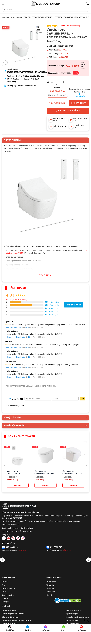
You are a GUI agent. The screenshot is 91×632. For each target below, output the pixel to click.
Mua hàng (17, 485)
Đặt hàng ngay (78, 103)
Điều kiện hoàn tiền (72, 620)
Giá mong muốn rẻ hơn (69, 111)
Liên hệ (4, 592)
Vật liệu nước (50, 592)
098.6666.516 (12, 547)
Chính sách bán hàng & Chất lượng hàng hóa (16, 620)
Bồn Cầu (33, 76)
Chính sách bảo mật (72, 624)
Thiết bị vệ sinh (51, 582)
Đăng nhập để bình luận (13, 327)
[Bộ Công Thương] (62, 600)
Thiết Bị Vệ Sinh (16, 17)
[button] (2, 559)
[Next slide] (87, 465)
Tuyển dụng (5, 598)
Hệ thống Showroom (8, 588)
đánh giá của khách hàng (16, 299)
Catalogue (5, 602)
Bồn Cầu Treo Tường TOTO (23, 79)
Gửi (82, 399)
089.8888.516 (63, 50)
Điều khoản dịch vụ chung (10, 617)
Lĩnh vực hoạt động (8, 595)
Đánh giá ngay (74, 305)
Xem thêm (44, 275)
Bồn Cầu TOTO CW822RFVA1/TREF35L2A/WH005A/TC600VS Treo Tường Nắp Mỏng (24, 473)
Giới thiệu (5, 582)
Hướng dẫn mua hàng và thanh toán (77, 617)
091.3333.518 (64, 53)
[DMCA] (75, 600)
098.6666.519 (62, 57)
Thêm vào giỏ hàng (57, 103)
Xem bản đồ (79, 96)
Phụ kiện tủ (50, 588)
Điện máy (49, 595)
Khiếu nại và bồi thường (73, 610)
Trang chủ (5, 17)
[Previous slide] (4, 465)
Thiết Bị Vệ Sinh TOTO (27, 86)
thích (27, 327)
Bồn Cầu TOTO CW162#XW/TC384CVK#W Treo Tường (44, 473)
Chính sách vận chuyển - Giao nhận (13, 614)
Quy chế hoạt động (72, 614)
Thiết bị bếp (50, 585)
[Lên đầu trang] (86, 620)
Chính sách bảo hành (9, 610)
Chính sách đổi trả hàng (9, 624)
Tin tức (4, 585)
